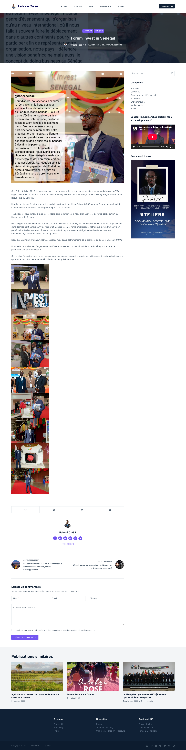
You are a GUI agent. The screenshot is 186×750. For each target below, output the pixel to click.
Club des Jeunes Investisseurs (110, 731)
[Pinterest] (82, 509)
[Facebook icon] (55, 538)
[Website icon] (65, 538)
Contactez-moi (167, 6)
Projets (57, 731)
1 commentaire (147, 701)
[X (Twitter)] (54, 509)
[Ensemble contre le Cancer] (93, 676)
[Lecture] (134, 147)
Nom (16, 598)
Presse (99, 724)
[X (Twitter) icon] (70, 538)
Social (133, 108)
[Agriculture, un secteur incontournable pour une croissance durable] (37, 676)
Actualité (87, 31)
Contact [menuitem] (121, 6)
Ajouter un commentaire (24, 607)
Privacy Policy (145, 724)
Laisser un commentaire (25, 637)
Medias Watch (137, 105)
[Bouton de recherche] (172, 73)
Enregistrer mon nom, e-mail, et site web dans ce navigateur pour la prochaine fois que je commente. (55, 630)
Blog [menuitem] (91, 6)
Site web (94, 598)
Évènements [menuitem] (105, 6)
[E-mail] (169, 746)
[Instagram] (160, 746)
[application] (153, 137)
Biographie (59, 724)
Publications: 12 (68, 544)
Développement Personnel (143, 95)
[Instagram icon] (75, 538)
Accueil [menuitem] (64, 6)
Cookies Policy (146, 727)
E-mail (55, 598)
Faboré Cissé (28, 6)
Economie (99, 31)
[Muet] (167, 147)
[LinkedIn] (110, 509)
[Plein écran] (171, 147)
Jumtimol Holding (104, 727)
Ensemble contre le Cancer (80, 694)
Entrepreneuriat (138, 102)
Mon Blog (58, 727)
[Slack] (165, 746)
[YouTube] (174, 746)
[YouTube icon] (80, 538)
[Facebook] (26, 509)
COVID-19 (135, 91)
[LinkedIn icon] (60, 538)
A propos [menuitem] (78, 6)
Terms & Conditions (148, 731)
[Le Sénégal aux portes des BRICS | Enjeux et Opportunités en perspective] (149, 676)
